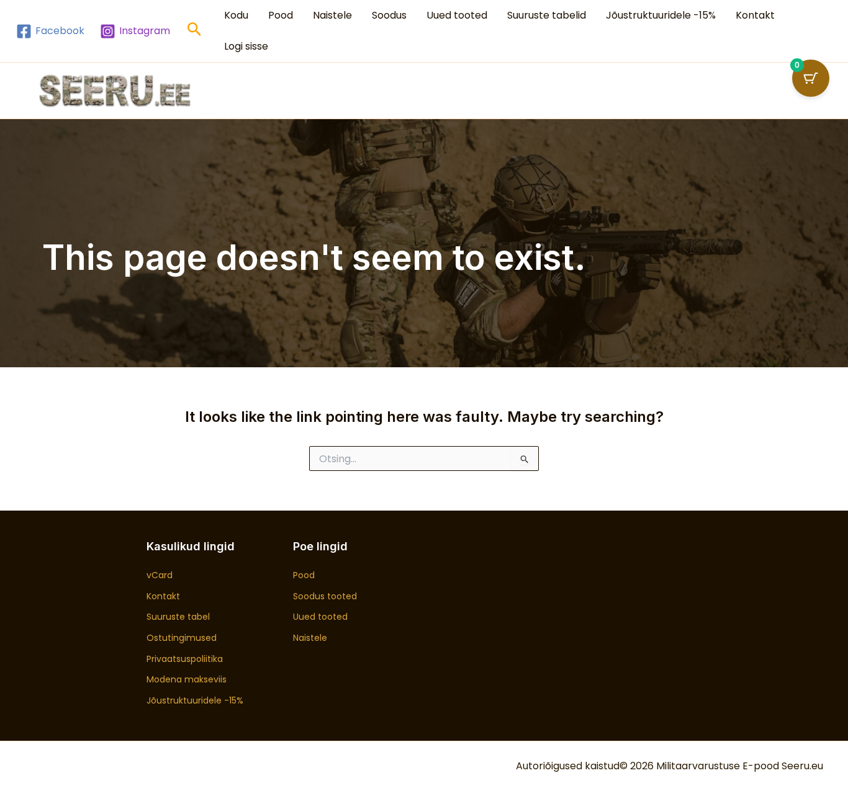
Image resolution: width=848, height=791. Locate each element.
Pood (280, 15)
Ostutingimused (182, 638)
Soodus (389, 15)
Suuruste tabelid (546, 15)
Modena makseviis (187, 679)
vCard (160, 575)
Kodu (236, 15)
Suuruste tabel (178, 616)
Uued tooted (456, 15)
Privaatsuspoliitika (185, 659)
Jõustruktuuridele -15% (661, 15)
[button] (194, 31)
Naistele (332, 15)
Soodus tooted (325, 596)
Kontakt (755, 15)
